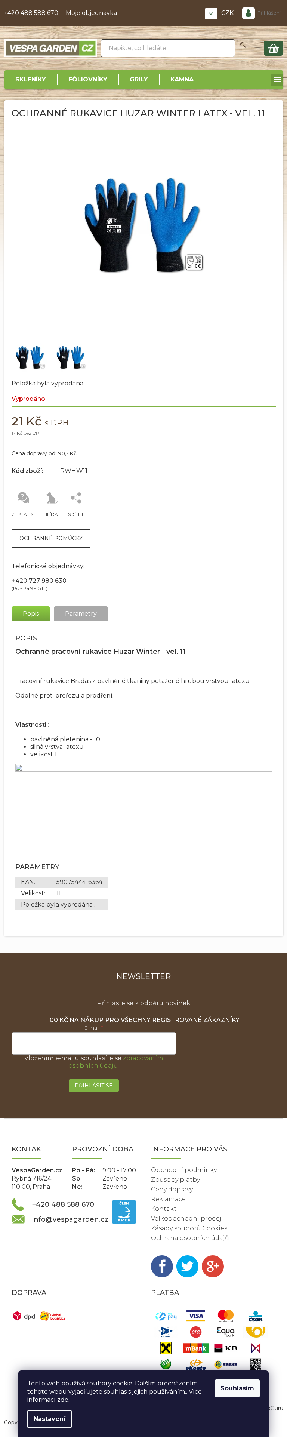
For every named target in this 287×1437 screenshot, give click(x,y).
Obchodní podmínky (184, 1169)
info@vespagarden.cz (70, 1219)
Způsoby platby (175, 1179)
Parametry (81, 613)
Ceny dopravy (172, 1189)
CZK (228, 12)
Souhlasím (237, 1388)
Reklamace (168, 1199)
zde (62, 1399)
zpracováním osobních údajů (115, 1062)
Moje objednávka (91, 12)
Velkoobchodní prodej (186, 1218)
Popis (31, 613)
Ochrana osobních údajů (190, 1237)
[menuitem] (30, 79)
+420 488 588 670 (31, 12)
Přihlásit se (94, 1085)
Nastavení (49, 1418)
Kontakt (163, 1208)
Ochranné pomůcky (51, 538)
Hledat (243, 48)
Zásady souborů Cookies (189, 1228)
